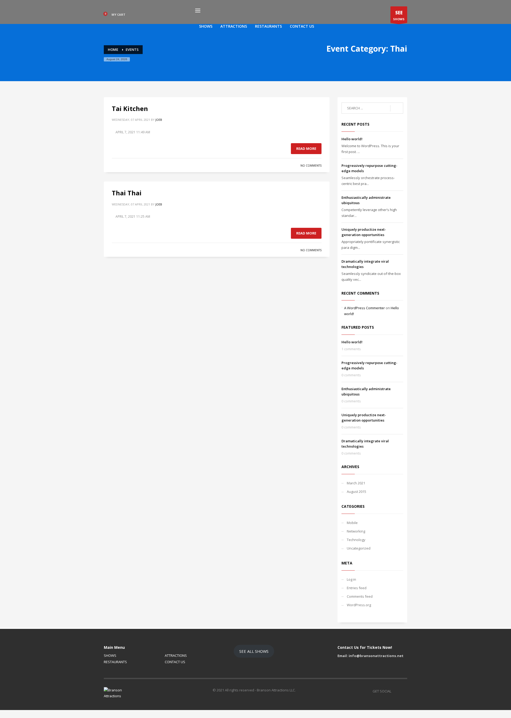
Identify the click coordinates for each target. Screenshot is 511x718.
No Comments (311, 165)
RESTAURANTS (115, 661)
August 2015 (356, 491)
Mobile (352, 522)
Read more (306, 148)
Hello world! (351, 139)
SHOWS (399, 15)
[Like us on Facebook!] (395, 691)
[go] (396, 108)
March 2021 (356, 483)
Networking (356, 531)
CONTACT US (175, 661)
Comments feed (360, 596)
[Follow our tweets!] (403, 691)
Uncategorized (358, 548)
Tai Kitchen (130, 108)
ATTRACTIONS (176, 655)
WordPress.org (359, 605)
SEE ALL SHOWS (254, 651)
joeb (158, 120)
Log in (351, 579)
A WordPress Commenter (364, 308)
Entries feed (356, 587)
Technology (356, 539)
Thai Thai (127, 192)
